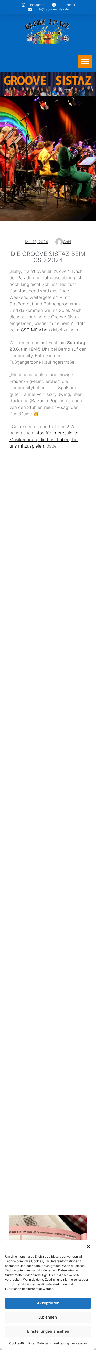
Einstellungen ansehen (48, 1331)
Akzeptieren (48, 1303)
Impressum (79, 1343)
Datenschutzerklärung (53, 1343)
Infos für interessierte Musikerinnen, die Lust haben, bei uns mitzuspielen (43, 439)
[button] (88, 1246)
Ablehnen (48, 1317)
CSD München (35, 329)
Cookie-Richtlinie (21, 1343)
